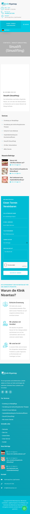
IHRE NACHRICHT (8, 248)
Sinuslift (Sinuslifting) (11, 96)
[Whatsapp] (24, 508)
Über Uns (4, 432)
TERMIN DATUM (7, 239)
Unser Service (6, 439)
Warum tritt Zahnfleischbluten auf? (16, 454)
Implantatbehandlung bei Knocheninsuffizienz (10, 136)
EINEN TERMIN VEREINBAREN (11, 24)
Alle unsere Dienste (7, 419)
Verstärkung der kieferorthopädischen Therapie (14, 126)
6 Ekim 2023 (13, 164)
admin (19, 164)
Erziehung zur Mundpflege (11, 120)
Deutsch (7, 30)
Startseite (6, 42)
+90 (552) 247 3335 (9, 13)
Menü (27, 24)
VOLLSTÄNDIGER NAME (9, 213)
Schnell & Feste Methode (11, 131)
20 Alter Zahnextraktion (10, 145)
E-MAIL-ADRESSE (8, 222)
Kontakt (4, 442)
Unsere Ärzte (6, 435)
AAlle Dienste (7, 149)
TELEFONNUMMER (8, 230)
